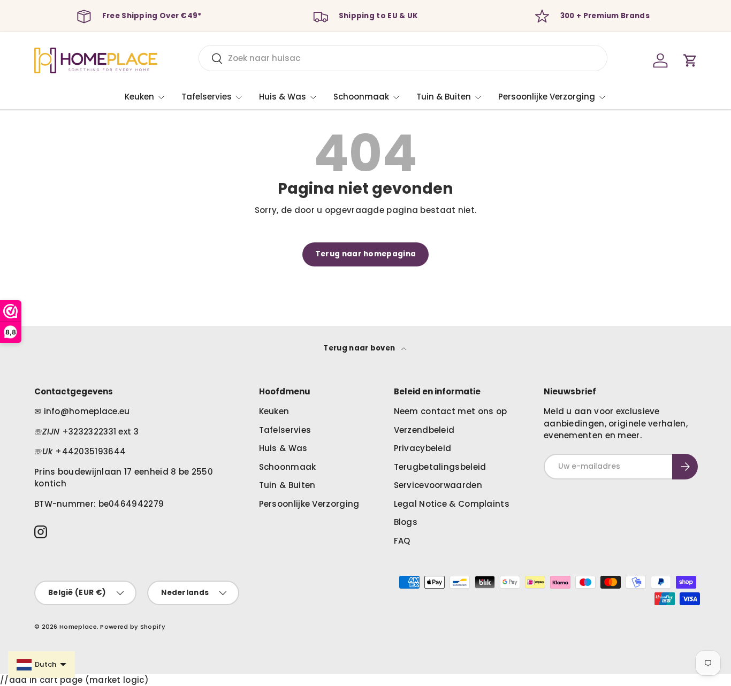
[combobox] (403, 58)
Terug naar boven (360, 348)
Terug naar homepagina (365, 254)
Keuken (139, 96)
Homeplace (78, 626)
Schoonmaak (361, 96)
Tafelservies (206, 96)
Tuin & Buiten (443, 96)
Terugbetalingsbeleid (440, 466)
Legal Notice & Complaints (452, 503)
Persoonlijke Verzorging (546, 96)
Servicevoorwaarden (438, 485)
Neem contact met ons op (450, 411)
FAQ (402, 540)
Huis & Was (282, 96)
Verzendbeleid (424, 430)
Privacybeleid (423, 448)
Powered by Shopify (132, 626)
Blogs (406, 522)
